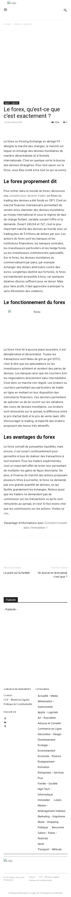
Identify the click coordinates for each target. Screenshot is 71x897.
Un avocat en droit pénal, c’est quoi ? (52, 574)
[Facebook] (7, 130)
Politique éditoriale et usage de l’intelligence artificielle (36, 893)
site (6, 513)
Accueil (7, 24)
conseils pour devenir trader (27, 195)
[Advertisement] (35, 64)
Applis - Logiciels (23, 24)
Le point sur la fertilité (17, 572)
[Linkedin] (5, 722)
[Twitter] (15, 130)
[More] (41, 130)
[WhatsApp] (32, 130)
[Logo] (34, 10)
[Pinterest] (24, 130)
